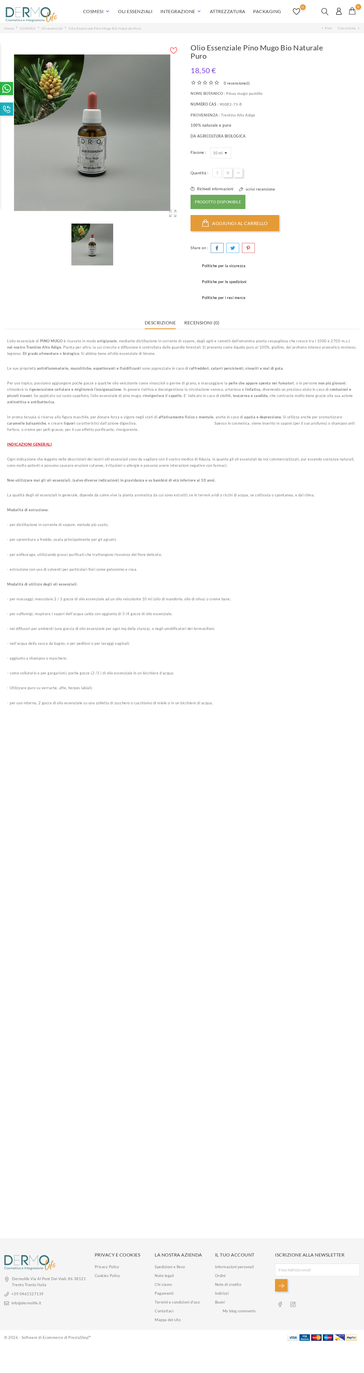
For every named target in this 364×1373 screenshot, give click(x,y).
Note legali (164, 1275)
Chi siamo (163, 1284)
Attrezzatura (227, 11)
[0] (352, 10)
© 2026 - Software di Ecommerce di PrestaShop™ (47, 1337)
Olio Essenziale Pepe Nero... (317, 1196)
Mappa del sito (168, 1319)
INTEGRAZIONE (181, 11)
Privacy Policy (107, 1266)
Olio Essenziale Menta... (136, 1196)
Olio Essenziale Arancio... (317, 956)
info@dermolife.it (26, 1303)
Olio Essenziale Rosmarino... (136, 1076)
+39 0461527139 (27, 1294)
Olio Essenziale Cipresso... (46, 837)
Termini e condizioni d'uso (177, 1302)
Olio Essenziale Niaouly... (46, 1196)
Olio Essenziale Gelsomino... (226, 1076)
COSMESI (96, 11)
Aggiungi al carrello (239, 223)
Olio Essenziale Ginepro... (227, 956)
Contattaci (164, 1311)
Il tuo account (235, 1254)
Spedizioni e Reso (170, 1266)
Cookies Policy (107, 1275)
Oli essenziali (135, 11)
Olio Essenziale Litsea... (47, 956)
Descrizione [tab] (160, 322)
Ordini (220, 1275)
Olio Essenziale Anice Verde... (227, 1196)
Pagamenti (164, 1293)
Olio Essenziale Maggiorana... (317, 837)
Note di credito (228, 1284)
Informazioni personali (234, 1266)
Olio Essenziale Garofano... (136, 956)
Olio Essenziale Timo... (137, 837)
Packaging (267, 11)
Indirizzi (222, 1293)
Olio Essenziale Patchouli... (227, 837)
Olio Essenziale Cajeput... (317, 1076)
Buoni (220, 1302)
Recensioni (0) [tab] (201, 322)
